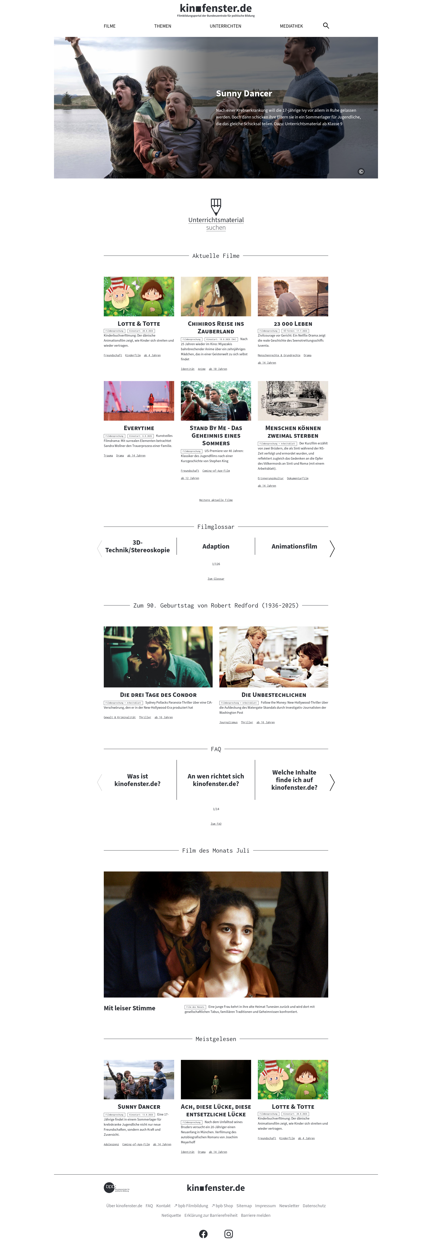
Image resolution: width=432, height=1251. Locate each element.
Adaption (216, 546)
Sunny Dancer (244, 93)
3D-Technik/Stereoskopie (137, 546)
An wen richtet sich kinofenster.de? (216, 780)
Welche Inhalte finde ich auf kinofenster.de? (294, 779)
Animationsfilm (294, 546)
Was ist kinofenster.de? (137, 780)
